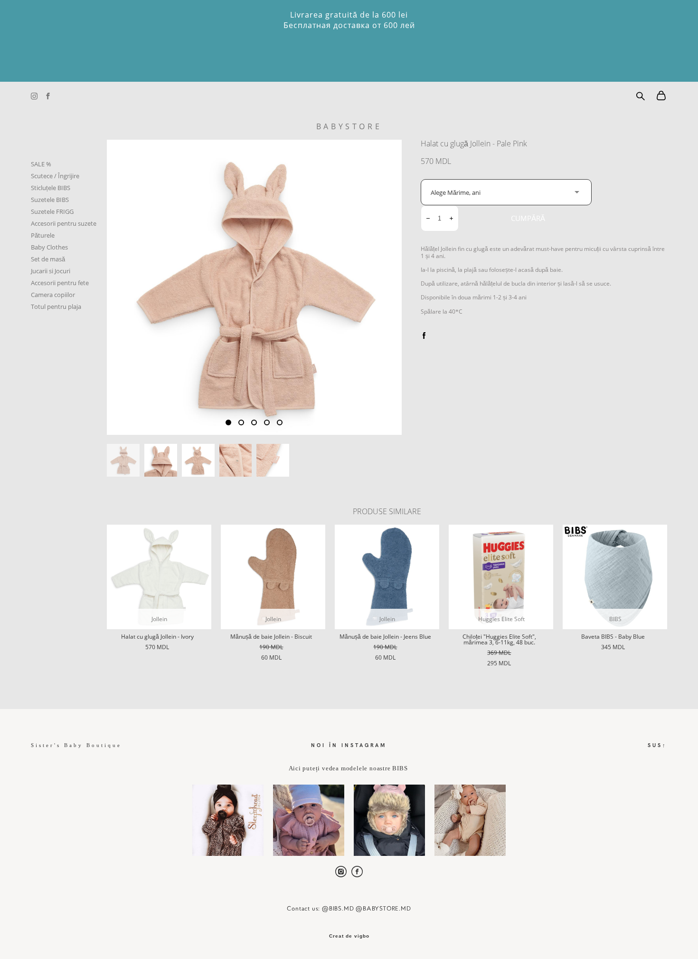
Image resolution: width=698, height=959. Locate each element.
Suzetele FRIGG (52, 211)
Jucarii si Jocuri (50, 271)
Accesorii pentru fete (60, 282)
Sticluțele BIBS (50, 187)
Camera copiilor (53, 294)
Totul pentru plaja (56, 306)
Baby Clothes (49, 247)
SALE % (41, 164)
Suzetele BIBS (50, 199)
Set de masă (48, 259)
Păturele (43, 235)
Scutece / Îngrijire (55, 176)
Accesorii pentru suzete (63, 223)
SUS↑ (657, 744)
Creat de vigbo (349, 936)
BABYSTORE (349, 126)
